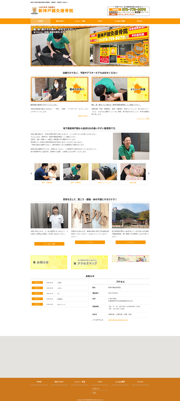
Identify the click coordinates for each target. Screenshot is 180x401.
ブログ (100, 382)
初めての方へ (59, 382)
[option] (47, 173)
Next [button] (149, 174)
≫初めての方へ (83, 116)
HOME (39, 382)
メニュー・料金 (79, 382)
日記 (94, 393)
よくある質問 (120, 382)
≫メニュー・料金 (143, 118)
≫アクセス (130, 242)
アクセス (140, 382)
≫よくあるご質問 (51, 244)
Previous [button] (31, 174)
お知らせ (96, 388)
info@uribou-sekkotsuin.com (118, 320)
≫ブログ (90, 242)
